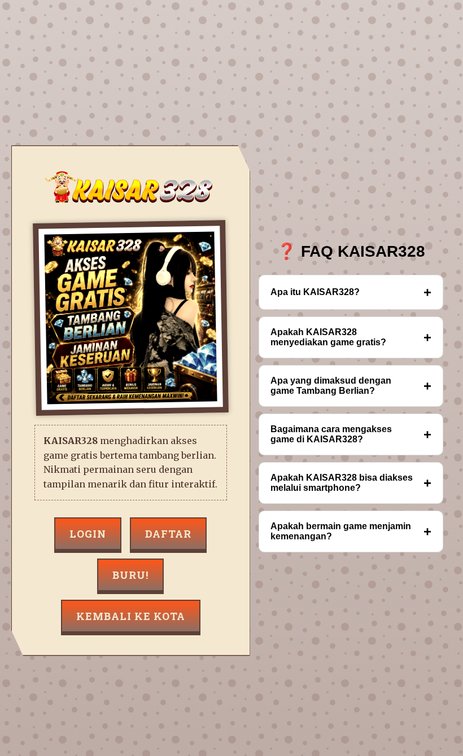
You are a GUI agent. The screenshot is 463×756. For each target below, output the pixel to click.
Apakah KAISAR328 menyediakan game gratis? (350, 337)
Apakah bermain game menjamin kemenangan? (350, 531)
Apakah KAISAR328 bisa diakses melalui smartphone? (350, 483)
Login (87, 533)
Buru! (130, 575)
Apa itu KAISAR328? (350, 292)
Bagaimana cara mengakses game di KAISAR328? (350, 434)
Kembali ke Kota (130, 616)
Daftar (168, 533)
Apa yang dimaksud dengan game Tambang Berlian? (350, 385)
